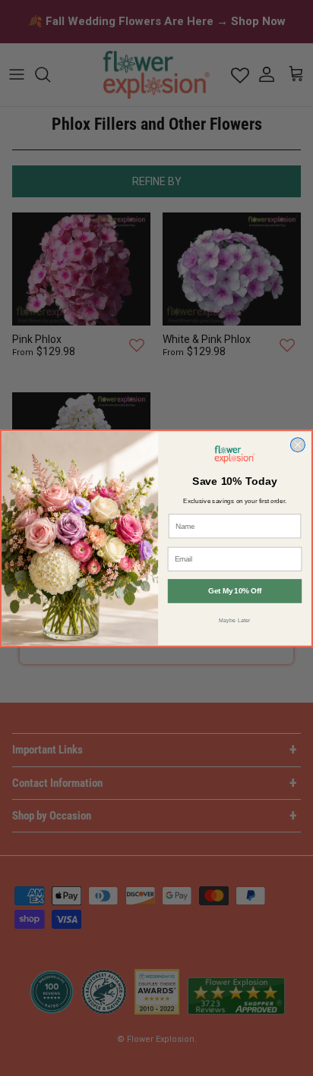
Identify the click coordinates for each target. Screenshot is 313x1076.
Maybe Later (235, 619)
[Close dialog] (297, 444)
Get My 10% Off (234, 591)
